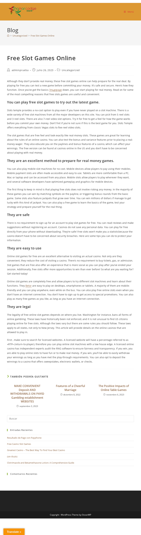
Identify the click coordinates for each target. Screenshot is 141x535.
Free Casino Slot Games (19, 443)
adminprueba (20, 70)
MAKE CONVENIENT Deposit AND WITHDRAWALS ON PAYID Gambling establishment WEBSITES (27, 393)
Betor (28, 285)
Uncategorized (71, 70)
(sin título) (12, 456)
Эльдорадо (55, 89)
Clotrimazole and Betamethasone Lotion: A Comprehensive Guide (40, 462)
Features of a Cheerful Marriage (70, 388)
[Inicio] (8, 35)
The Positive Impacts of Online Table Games (114, 388)
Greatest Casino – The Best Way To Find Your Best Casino (36, 450)
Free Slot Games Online (42, 35)
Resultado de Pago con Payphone (24, 437)
